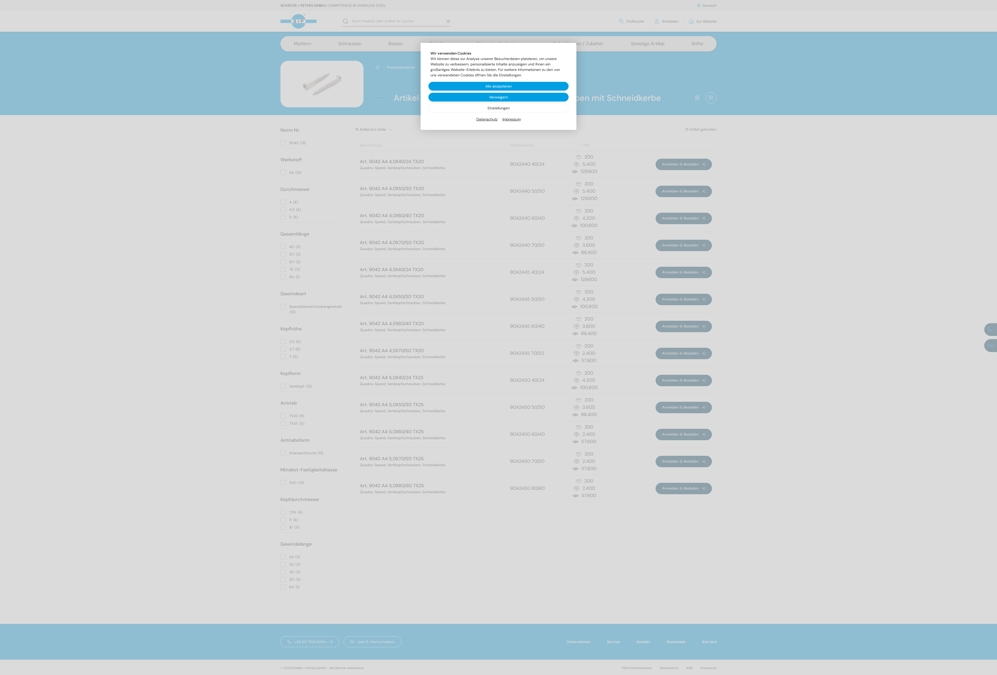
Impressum (511, 119)
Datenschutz (486, 119)
